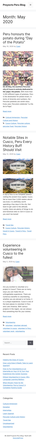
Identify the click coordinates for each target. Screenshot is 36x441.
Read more (7, 111)
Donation (6, 407)
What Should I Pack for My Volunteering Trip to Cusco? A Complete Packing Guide (14, 385)
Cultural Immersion (12, 117)
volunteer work (8, 331)
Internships (7, 410)
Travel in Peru (20, 231)
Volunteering (10, 322)
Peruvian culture (23, 123)
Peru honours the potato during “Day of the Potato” (18, 38)
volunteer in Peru (24, 328)
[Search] (30, 343)
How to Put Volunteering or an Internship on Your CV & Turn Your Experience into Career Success (16, 371)
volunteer (9, 325)
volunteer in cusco (10, 328)
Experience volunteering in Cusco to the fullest (14, 251)
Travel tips (9, 225)
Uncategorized (8, 423)
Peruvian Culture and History (14, 417)
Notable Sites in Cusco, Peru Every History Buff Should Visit (17, 144)
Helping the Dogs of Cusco (13, 360)
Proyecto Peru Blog (14, 4)
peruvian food (8, 126)
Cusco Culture (10, 123)
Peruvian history (20, 126)
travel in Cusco (8, 231)
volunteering (20, 331)
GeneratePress (18, 438)
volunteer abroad (20, 325)
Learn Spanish (8, 414)
